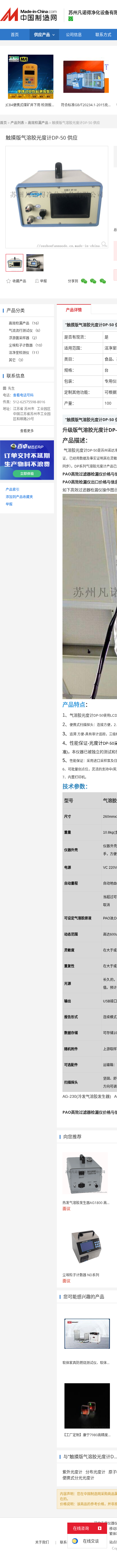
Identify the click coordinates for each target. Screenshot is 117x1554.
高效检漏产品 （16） (25, 323)
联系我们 (67, 1542)
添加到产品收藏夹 (19, 496)
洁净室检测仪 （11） (25, 352)
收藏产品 (19, 281)
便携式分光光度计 (78, 1477)
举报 (43, 281)
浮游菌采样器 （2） (24, 338)
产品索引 (12, 489)
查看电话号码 (23, 395)
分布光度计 (95, 1471)
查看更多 (27, 430)
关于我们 (42, 1542)
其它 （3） (17, 360)
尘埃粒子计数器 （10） (26, 345)
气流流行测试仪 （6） (25, 330)
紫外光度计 (72, 1471)
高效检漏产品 (38, 122)
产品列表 (17, 122)
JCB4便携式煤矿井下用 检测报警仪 (32, 105)
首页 (3, 122)
